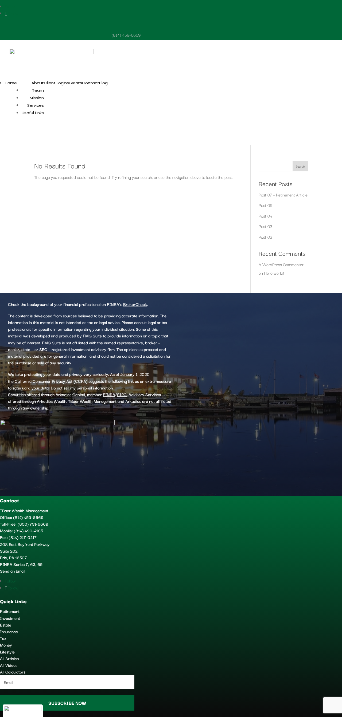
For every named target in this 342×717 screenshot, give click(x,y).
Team (38, 90)
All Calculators (12, 671)
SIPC (122, 394)
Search (300, 166)
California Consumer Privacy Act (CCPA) (51, 381)
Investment (10, 618)
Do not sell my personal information (82, 387)
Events (75, 83)
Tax (3, 638)
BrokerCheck (135, 304)
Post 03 (265, 226)
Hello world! (274, 273)
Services (35, 105)
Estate (5, 624)
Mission (37, 98)
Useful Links (33, 113)
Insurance (9, 631)
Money (6, 644)
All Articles (9, 658)
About (38, 83)
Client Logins (56, 83)
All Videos (8, 665)
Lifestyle (7, 651)
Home (11, 83)
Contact (90, 83)
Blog (103, 83)
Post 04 (265, 215)
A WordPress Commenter (281, 264)
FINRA (109, 394)
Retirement (10, 611)
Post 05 (265, 205)
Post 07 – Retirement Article (283, 194)
